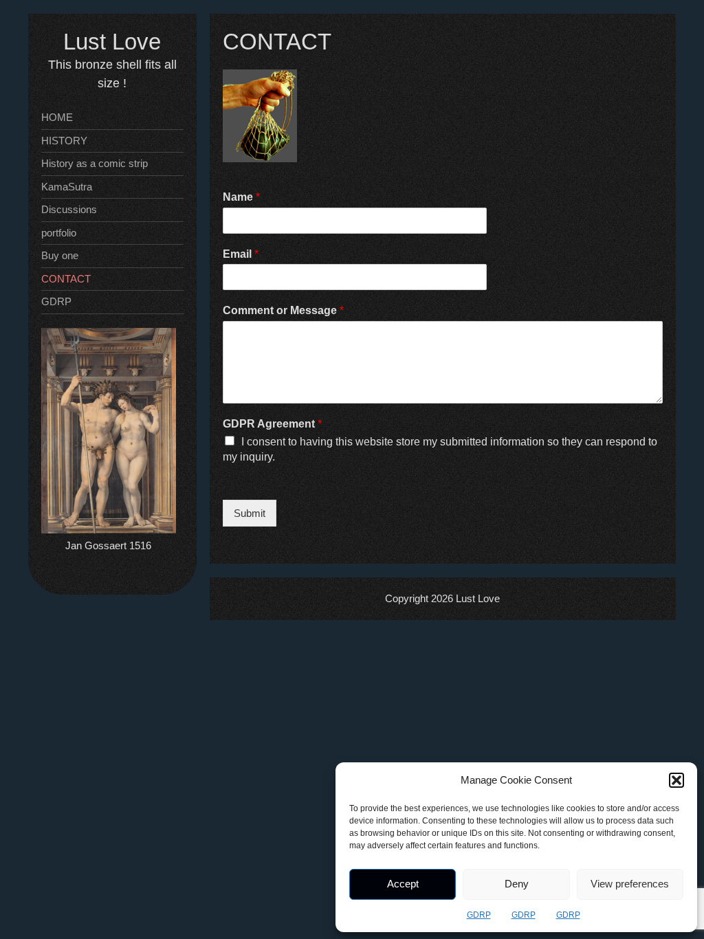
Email (240, 254)
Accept (403, 884)
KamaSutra (66, 186)
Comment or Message (283, 310)
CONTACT (66, 279)
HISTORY (64, 140)
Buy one (59, 255)
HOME (57, 117)
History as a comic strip (94, 163)
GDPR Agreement (272, 424)
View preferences (630, 884)
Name (241, 197)
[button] (676, 780)
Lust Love (112, 41)
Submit (249, 513)
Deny (517, 884)
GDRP (479, 915)
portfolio (58, 233)
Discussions (69, 209)
